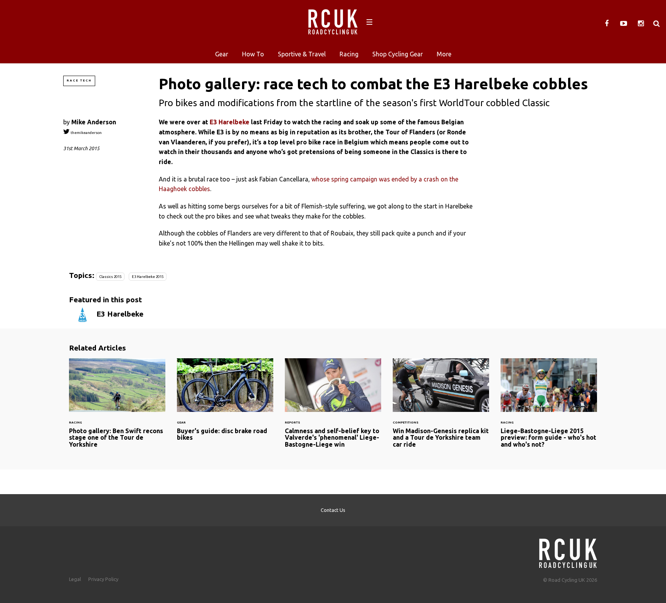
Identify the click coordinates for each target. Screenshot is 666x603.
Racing (349, 54)
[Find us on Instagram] (640, 23)
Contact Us (333, 510)
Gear (221, 54)
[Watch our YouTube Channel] (623, 23)
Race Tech (79, 80)
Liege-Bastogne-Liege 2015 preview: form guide (549, 407)
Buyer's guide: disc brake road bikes (225, 404)
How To (253, 54)
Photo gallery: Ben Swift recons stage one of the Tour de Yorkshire (117, 407)
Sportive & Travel (302, 54)
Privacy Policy (103, 579)
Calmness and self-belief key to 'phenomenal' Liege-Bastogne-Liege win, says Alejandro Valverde (333, 407)
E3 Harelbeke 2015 (147, 276)
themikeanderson (86, 132)
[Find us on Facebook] (606, 23)
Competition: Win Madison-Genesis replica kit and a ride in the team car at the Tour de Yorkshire (441, 407)
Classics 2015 (110, 276)
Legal (75, 579)
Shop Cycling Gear (397, 54)
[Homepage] (568, 551)
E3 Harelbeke (229, 122)
